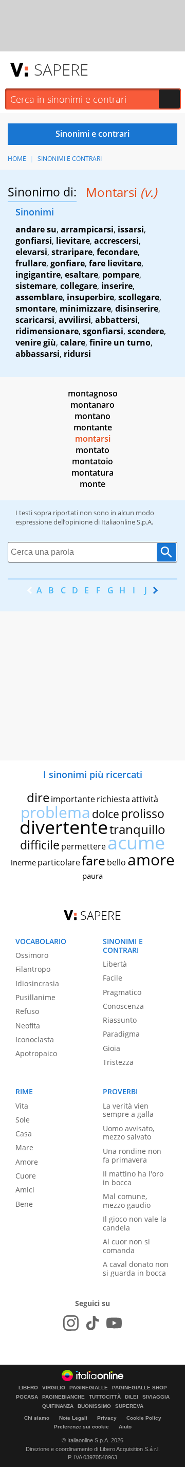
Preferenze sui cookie (81, 1426)
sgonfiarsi (103, 331)
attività (145, 799)
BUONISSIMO (94, 1406)
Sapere (61, 69)
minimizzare (85, 308)
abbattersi (116, 319)
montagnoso (93, 393)
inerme (23, 862)
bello (116, 862)
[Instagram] (71, 1323)
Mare (24, 1147)
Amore (26, 1162)
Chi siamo (36, 1418)
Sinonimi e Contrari (70, 158)
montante (92, 427)
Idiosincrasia (37, 983)
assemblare (39, 297)
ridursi (77, 353)
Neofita (27, 1025)
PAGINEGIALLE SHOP (139, 1387)
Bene (24, 1204)
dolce (105, 814)
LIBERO (28, 1387)
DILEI (131, 1397)
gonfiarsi (33, 240)
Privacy (107, 1418)
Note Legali (73, 1418)
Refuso (27, 1011)
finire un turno (120, 342)
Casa (23, 1133)
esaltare (81, 274)
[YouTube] (114, 1323)
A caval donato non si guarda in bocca (136, 1268)
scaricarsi (34, 319)
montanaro (92, 404)
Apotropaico (36, 1053)
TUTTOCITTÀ (105, 1397)
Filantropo (32, 969)
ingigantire (38, 274)
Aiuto (125, 1426)
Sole (22, 1120)
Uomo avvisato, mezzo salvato (128, 1133)
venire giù (35, 342)
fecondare (117, 252)
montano (92, 416)
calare (72, 342)
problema (55, 812)
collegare (78, 286)
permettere (83, 846)
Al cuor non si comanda (126, 1246)
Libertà (115, 964)
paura (92, 876)
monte (92, 484)
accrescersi (116, 240)
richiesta (113, 799)
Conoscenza (123, 1006)
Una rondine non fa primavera (132, 1155)
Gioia (111, 1048)
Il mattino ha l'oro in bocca (133, 1178)
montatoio (92, 461)
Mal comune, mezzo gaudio (127, 1200)
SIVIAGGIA (156, 1397)
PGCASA (27, 1397)
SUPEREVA (129, 1406)
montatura (92, 472)
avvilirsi (75, 319)
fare (93, 860)
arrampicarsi (87, 229)
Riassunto (120, 1020)
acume (136, 842)
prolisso (142, 813)
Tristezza (118, 1062)
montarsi (92, 438)
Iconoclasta (34, 1039)
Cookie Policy (143, 1418)
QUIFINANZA (57, 1406)
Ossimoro (31, 955)
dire (38, 797)
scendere (145, 331)
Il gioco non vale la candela (134, 1223)
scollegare (138, 297)
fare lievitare (115, 263)
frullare (30, 263)
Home (17, 158)
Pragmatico (122, 992)
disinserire (136, 308)
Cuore (25, 1176)
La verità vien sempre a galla (128, 1110)
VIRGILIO (53, 1387)
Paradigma (121, 1034)
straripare (71, 252)
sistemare (35, 286)
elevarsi (31, 252)
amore (151, 859)
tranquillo (137, 829)
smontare (35, 308)
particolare (59, 862)
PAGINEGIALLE (88, 1387)
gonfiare (67, 263)
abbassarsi (37, 353)
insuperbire (90, 297)
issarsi (131, 229)
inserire (117, 286)
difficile (40, 845)
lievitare (73, 240)
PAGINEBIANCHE (63, 1397)
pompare (120, 274)
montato (92, 450)
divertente (64, 827)
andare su (36, 229)
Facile (112, 978)
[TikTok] (92, 1323)
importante (73, 799)
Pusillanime (35, 997)
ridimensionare (47, 331)
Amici (24, 1189)
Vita (21, 1106)
